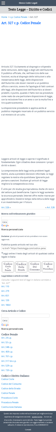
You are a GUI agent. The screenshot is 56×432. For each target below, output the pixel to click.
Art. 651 (5, 295)
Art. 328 (51, 207)
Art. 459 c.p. (7, 351)
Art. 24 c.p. (6, 338)
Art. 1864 (5, 305)
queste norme (37, 417)
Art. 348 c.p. (7, 347)
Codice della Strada (10, 388)
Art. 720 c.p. (7, 370)
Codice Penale (8, 393)
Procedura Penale (9, 402)
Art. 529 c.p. (7, 365)
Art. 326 (5, 207)
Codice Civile (7, 379)
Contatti (28, 430)
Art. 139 (5, 300)
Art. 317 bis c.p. (8, 361)
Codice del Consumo (11, 384)
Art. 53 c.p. (6, 342)
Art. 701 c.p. (7, 356)
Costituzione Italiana (11, 407)
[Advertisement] (24, 45)
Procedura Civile (9, 398)
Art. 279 (5, 291)
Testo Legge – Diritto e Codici (30, 9)
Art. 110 (5, 286)
